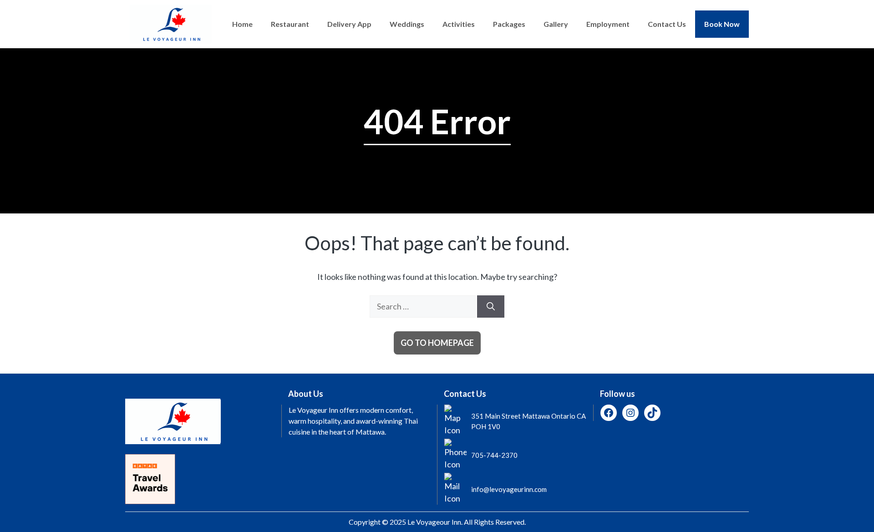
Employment (608, 24)
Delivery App (349, 24)
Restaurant (290, 24)
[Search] (490, 306)
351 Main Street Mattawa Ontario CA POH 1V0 (528, 421)
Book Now (722, 24)
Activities (458, 24)
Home (242, 24)
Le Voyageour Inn (434, 521)
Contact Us (667, 24)
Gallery (556, 24)
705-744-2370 (494, 455)
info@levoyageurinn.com (509, 489)
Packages (509, 24)
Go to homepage (437, 343)
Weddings (407, 24)
